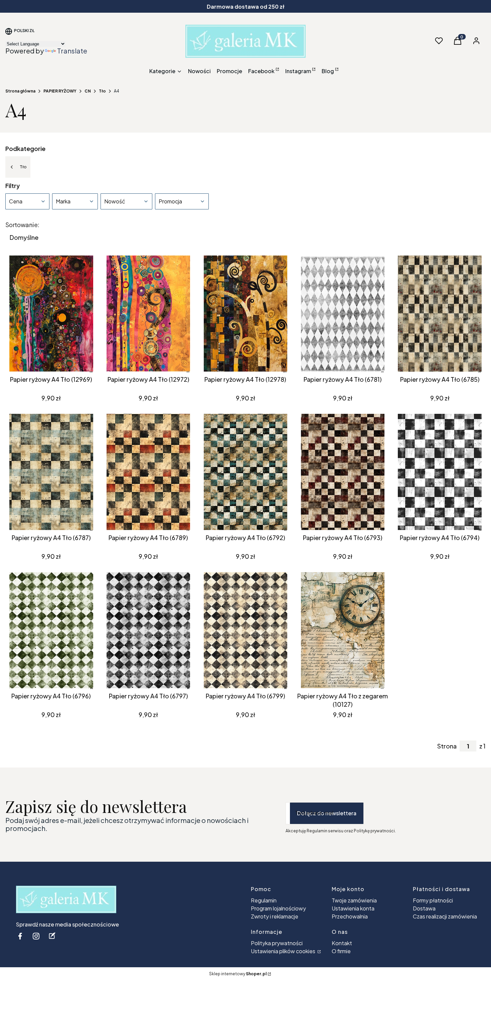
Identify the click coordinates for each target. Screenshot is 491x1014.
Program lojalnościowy (278, 908)
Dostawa (424, 908)
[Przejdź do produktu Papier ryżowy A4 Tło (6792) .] (246, 472)
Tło (102, 91)
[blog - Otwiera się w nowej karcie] (52, 936)
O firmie (341, 951)
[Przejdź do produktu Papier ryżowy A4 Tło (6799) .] (246, 630)
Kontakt (342, 943)
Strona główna (20, 91)
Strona (447, 746)
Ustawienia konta (353, 908)
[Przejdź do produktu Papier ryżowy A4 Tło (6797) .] (148, 630)
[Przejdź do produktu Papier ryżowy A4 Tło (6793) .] (342, 472)
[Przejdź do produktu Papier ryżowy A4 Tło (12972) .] (148, 314)
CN (88, 91)
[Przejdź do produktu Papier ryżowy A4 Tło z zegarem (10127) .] (342, 630)
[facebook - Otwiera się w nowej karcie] (20, 936)
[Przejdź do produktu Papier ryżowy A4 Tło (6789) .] (148, 472)
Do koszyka (46, 360)
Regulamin (264, 900)
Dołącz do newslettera (326, 813)
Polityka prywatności (277, 943)
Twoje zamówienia (354, 900)
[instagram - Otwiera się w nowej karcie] (36, 936)
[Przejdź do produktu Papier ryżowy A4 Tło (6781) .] (342, 314)
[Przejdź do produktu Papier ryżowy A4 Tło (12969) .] (51, 314)
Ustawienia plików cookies (283, 951)
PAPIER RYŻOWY (59, 91)
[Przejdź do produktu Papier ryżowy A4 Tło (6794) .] (440, 472)
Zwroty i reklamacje (274, 916)
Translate (72, 50)
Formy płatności (433, 900)
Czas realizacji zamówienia (445, 916)
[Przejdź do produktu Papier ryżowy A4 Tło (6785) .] (440, 314)
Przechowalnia (350, 916)
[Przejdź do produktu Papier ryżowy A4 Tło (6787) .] (51, 472)
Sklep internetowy (238, 973)
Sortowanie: (22, 224)
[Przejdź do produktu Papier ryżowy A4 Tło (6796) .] (51, 630)
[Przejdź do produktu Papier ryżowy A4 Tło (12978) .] (246, 314)
